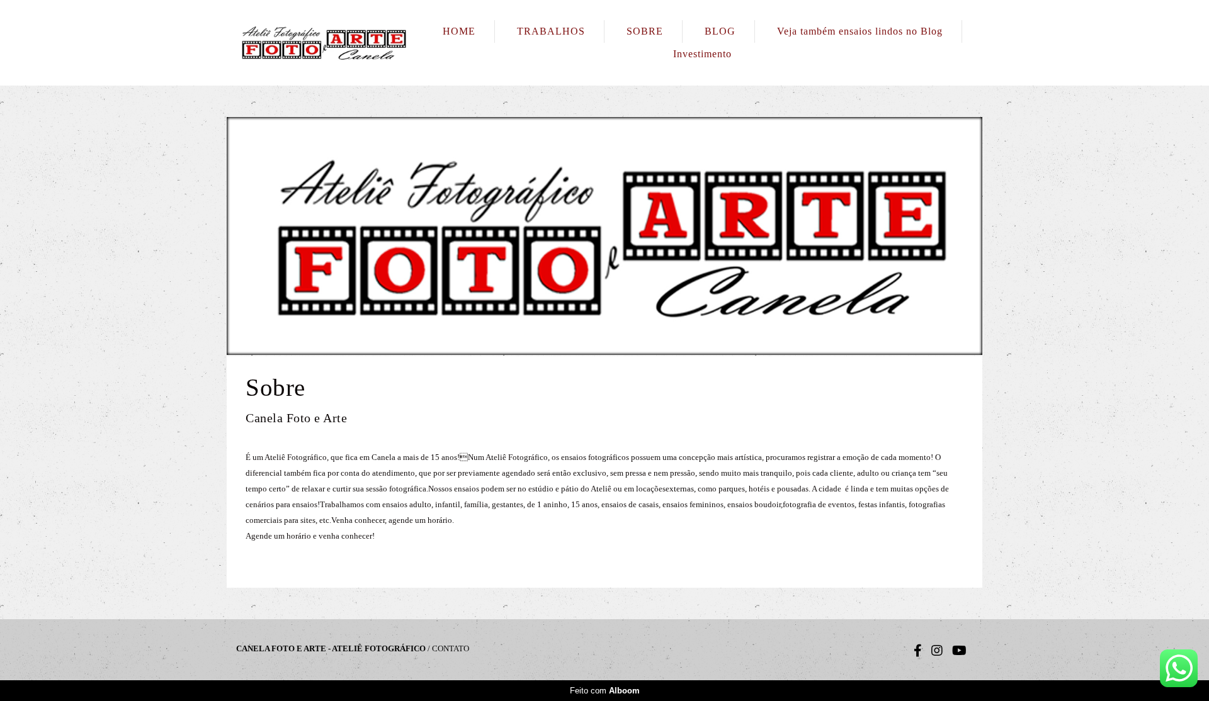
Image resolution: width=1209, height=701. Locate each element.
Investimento (702, 53)
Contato (450, 648)
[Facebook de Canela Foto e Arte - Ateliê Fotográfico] (918, 650)
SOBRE (645, 31)
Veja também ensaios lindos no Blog (860, 31)
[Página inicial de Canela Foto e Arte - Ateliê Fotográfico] (324, 43)
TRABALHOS (551, 31)
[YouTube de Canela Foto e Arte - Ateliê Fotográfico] (959, 650)
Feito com (605, 690)
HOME (459, 31)
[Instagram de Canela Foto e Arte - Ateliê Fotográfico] (937, 650)
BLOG (720, 31)
